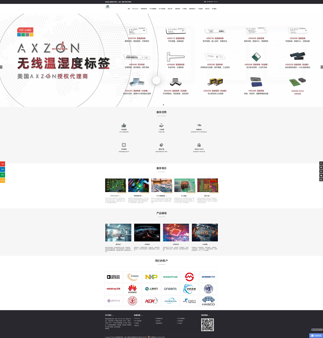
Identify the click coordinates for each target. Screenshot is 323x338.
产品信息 (200, 8)
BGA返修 (183, 196)
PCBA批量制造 (152, 8)
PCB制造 (185, 8)
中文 (215, 1)
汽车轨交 (147, 244)
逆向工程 (170, 8)
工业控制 (204, 244)
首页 (129, 8)
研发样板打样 (144, 8)
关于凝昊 (214, 8)
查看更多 (107, 328)
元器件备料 (177, 8)
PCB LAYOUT (115, 196)
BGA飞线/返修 (162, 8)
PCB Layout (135, 8)
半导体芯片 (176, 244)
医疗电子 (118, 244)
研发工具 (207, 8)
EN (217, 1)
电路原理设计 (192, 8)
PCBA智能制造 (160, 196)
